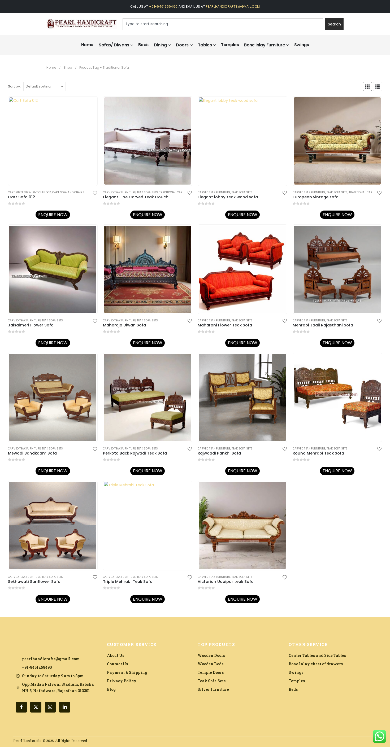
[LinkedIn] (64, 707)
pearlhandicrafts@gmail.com (233, 6)
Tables (205, 45)
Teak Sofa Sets (147, 192)
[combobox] (223, 24)
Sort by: (14, 86)
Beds (143, 45)
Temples (230, 45)
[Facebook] (21, 707)
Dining (160, 45)
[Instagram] (50, 707)
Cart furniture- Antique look (29, 192)
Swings (301, 45)
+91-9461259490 (163, 6)
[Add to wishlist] (95, 192)
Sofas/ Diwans (114, 45)
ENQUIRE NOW (52, 215)
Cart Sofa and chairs (68, 192)
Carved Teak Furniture (119, 192)
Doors (182, 45)
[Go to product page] (52, 141)
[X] (35, 707)
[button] (367, 86)
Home (87, 45)
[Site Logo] (81, 24)
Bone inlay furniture (264, 45)
